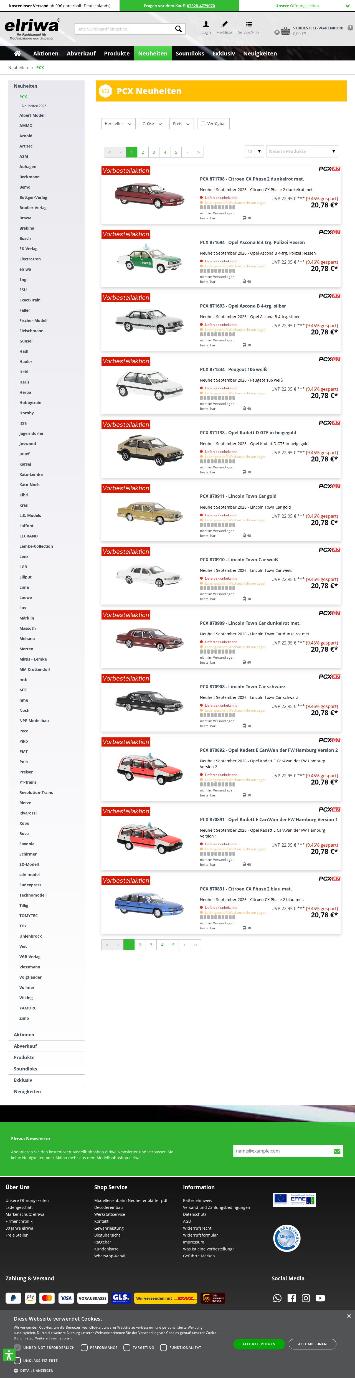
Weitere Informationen (53, 1338)
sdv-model (29, 874)
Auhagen (27, 166)
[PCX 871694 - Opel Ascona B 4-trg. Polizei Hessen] (149, 258)
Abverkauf (25, 1046)
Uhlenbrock (30, 936)
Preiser (26, 772)
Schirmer (28, 854)
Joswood (27, 443)
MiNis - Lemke (33, 659)
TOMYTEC (28, 915)
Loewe (25, 597)
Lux (22, 607)
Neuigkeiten (27, 1091)
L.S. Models (30, 515)
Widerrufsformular (200, 1235)
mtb (23, 679)
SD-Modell (29, 864)
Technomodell (33, 895)
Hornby (26, 412)
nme (23, 700)
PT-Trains (28, 782)
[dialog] (177, 1344)
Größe (149, 123)
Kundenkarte (106, 1249)
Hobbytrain (30, 402)
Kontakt (101, 1221)
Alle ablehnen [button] (312, 1344)
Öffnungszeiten (297, 5)
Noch (24, 710)
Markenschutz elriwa (25, 1214)
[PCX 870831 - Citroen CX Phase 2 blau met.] (149, 904)
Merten (26, 648)
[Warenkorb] (271, 21)
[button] (9, 1355)
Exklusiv (23, 1080)
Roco (24, 833)
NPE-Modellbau (34, 720)
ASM (23, 156)
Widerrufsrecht (197, 1228)
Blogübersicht (107, 1235)
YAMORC (27, 1008)
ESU (23, 289)
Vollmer (26, 987)
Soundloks (25, 1069)
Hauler (25, 361)
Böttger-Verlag (33, 197)
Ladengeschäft (19, 1207)
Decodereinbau (108, 1207)
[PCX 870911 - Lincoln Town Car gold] (149, 512)
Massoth (27, 628)
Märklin (26, 618)
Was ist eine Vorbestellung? (208, 1249)
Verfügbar (216, 123)
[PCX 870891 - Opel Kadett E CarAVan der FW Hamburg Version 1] (149, 838)
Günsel (25, 341)
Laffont (26, 525)
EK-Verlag (28, 248)
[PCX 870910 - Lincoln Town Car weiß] (149, 576)
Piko (23, 741)
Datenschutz (194, 1214)
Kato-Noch (29, 484)
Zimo (24, 1018)
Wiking (26, 997)
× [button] (349, 1316)
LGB (23, 566)
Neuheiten (25, 86)
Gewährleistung (109, 1228)
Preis (178, 123)
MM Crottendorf (34, 669)
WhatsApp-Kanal (109, 1255)
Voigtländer (30, 977)
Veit (23, 946)
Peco (24, 731)
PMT (23, 751)
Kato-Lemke (31, 474)
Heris (24, 382)
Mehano (27, 638)
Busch (25, 238)
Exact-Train (29, 300)
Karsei (25, 464)
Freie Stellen (17, 1235)
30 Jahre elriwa (19, 1228)
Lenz (23, 556)
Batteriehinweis (197, 1200)
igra (23, 423)
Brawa (25, 217)
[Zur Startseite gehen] (32, 29)
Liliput (25, 577)
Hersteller (114, 123)
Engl (23, 279)
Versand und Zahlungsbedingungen (216, 1207)
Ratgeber (102, 1242)
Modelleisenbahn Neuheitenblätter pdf (131, 1200)
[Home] (17, 53)
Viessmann (29, 967)
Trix (23, 925)
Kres (23, 505)
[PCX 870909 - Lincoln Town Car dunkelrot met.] (149, 639)
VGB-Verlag (29, 956)
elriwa (25, 269)
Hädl (23, 351)
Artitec (25, 146)
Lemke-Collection (36, 546)
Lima (24, 587)
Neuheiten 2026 (34, 105)
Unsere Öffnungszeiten (27, 1200)
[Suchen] (179, 29)
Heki (23, 371)
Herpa (25, 392)
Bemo (25, 187)
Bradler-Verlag (33, 207)
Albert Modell (32, 115)
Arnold (25, 135)
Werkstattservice (109, 1214)
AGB (187, 1221)
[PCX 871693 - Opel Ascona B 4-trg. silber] (149, 322)
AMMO (25, 125)
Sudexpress (30, 884)
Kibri (23, 495)
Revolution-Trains (36, 792)
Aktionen (24, 1035)
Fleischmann (31, 330)
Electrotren (30, 259)
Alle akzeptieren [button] (258, 1344)
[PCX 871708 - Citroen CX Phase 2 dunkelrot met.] (149, 195)
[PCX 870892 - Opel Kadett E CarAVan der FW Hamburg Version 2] (149, 769)
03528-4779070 (201, 5)
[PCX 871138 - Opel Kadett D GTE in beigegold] (149, 449)
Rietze (25, 802)
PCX (23, 96)
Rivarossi (28, 813)
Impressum (193, 1242)
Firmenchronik (19, 1221)
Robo (24, 823)
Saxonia (26, 843)
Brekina (26, 228)
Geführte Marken (199, 1255)
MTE (23, 689)
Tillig (23, 905)
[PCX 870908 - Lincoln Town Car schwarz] (149, 702)
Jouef (24, 453)
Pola (23, 761)
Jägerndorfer (31, 433)
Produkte (24, 1057)
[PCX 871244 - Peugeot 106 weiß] (149, 385)
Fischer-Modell (33, 320)
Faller (24, 310)
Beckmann (29, 176)
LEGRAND (28, 536)
